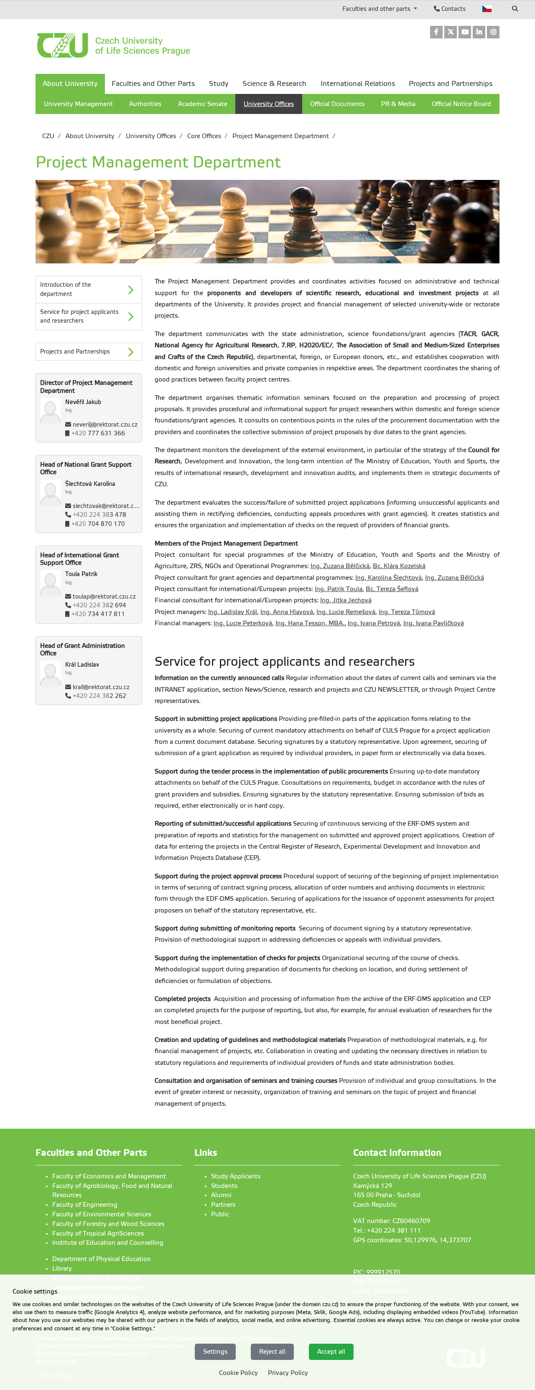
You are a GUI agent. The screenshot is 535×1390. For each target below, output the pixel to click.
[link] (436, 32)
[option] (89, 352)
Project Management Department (280, 136)
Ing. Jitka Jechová (346, 600)
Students (224, 1186)
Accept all (331, 1351)
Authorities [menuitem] (145, 104)
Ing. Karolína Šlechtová (388, 577)
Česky (487, 8)
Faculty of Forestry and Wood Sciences (108, 1224)
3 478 (99, 515)
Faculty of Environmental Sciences (101, 1214)
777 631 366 (98, 433)
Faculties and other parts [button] (377, 8)
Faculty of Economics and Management (109, 1176)
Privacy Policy (288, 1372)
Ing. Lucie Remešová (345, 612)
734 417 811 (98, 614)
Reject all (272, 1351)
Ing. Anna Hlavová (286, 612)
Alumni (221, 1195)
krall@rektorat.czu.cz (101, 687)
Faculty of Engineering (84, 1204)
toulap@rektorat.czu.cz (104, 597)
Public (220, 1214)
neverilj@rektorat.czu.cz (105, 425)
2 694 (99, 605)
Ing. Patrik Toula (338, 589)
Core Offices (203, 136)
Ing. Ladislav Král (232, 612)
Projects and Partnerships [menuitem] (450, 84)
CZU (48, 136)
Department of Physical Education (101, 1259)
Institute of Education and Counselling (107, 1242)
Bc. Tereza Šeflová (392, 589)
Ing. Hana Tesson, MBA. (309, 623)
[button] (89, 352)
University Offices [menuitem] (269, 104)
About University (89, 136)
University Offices (150, 136)
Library (62, 1268)
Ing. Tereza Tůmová (407, 612)
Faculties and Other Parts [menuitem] (153, 84)
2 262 (99, 696)
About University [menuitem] (70, 84)
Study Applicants (235, 1176)
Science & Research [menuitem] (274, 84)
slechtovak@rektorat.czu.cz (110, 506)
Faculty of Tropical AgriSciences (98, 1233)
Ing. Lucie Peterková (243, 623)
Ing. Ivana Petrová (374, 623)
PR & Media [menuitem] (398, 104)
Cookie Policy (238, 1372)
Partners (223, 1204)
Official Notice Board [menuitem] (461, 104)
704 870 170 (98, 524)
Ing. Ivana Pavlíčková (433, 623)
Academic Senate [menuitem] (202, 104)
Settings (215, 1351)
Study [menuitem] (219, 84)
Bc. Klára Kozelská (399, 566)
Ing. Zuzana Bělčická (340, 566)
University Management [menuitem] (78, 104)
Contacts (453, 8)
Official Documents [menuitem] (337, 104)
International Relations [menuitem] (358, 84)
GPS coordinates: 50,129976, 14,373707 (412, 1240)
